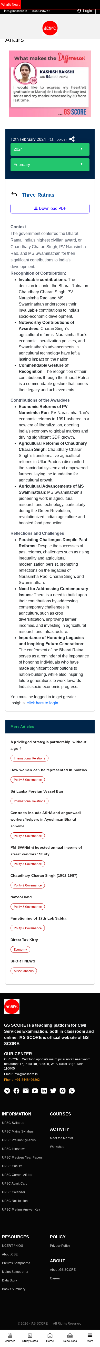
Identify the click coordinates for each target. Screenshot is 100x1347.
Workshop (57, 1147)
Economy (20, 949)
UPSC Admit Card (14, 1183)
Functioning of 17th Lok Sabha (38, 918)
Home (50, 1341)
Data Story (9, 1280)
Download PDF (52, 208)
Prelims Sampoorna (16, 1263)
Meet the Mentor (61, 1138)
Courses (10, 1341)
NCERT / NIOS (12, 1246)
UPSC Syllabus (13, 1123)
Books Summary (13, 1289)
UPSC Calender (13, 1192)
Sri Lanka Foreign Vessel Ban (37, 791)
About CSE (10, 1254)
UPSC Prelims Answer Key (21, 1209)
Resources (70, 1341)
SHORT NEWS (23, 961)
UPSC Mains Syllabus (18, 1131)
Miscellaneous (24, 971)
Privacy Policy (60, 1246)
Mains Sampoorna (15, 1272)
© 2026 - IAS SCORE (33, 1323)
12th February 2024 (28, 139)
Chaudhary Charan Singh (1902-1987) (44, 875)
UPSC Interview (13, 1149)
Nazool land (21, 897)
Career (55, 1278)
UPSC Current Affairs (17, 1175)
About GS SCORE (63, 1270)
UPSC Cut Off (12, 1166)
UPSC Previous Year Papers (22, 1157)
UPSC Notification (15, 1201)
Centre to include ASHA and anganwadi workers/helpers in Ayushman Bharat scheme (46, 819)
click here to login (42, 703)
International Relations (29, 758)
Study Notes (30, 1341)
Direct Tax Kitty (24, 940)
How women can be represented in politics (49, 770)
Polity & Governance (28, 780)
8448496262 (41, 11)
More (90, 1341)
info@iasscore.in (15, 11)
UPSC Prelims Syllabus (19, 1140)
